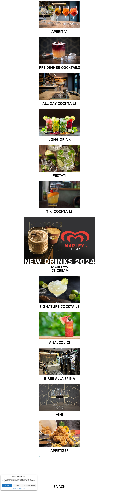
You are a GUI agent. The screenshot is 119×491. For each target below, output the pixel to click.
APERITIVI (59, 31)
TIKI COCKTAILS (59, 211)
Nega (17, 485)
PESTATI (59, 175)
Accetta (7, 485)
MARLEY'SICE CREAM (59, 268)
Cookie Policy (15, 488)
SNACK (59, 486)
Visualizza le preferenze (29, 485)
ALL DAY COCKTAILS (59, 103)
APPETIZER (59, 450)
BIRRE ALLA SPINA (59, 378)
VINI (59, 414)
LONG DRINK (59, 139)
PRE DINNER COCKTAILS (59, 67)
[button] (35, 476)
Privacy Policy (22, 488)
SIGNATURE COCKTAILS (59, 306)
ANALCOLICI (59, 342)
